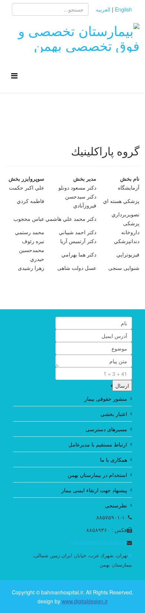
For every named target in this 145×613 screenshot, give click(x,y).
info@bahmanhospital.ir (99, 542)
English (123, 9)
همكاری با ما (113, 459)
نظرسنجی (116, 505)
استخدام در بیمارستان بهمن (97, 474)
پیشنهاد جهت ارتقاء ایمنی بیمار (94, 490)
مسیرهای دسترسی (106, 429)
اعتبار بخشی (113, 413)
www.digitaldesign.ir (85, 601)
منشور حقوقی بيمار (105, 398)
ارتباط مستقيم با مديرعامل (97, 444)
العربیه (103, 9)
